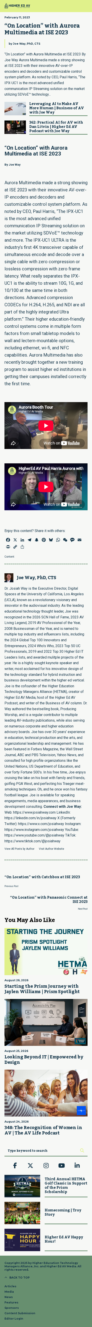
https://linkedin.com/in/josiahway (30, 818)
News (8, 1297)
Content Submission (19, 1313)
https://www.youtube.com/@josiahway (34, 835)
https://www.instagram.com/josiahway (34, 830)
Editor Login (13, 1318)
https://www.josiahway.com (34, 812)
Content (9, 556)
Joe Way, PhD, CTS (26, 43)
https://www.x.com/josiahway (41, 824)
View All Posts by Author (19, 848)
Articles (10, 1286)
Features (11, 1302)
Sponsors (11, 1307)
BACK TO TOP (19, 1277)
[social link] (15, 1165)
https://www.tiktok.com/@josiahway (32, 841)
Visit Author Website (51, 848)
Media (9, 1291)
